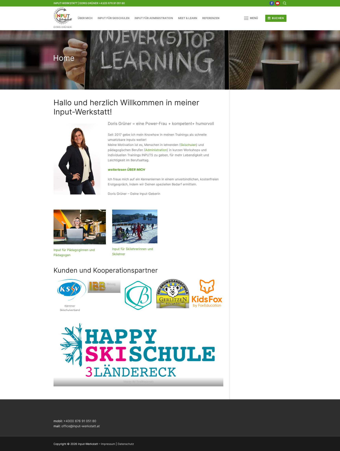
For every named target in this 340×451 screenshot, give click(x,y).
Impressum (108, 444)
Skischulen (188, 145)
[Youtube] (277, 3)
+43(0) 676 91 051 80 (80, 421)
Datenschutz (126, 444)
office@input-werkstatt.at (80, 426)
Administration (156, 150)
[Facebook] (271, 3)
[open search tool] (284, 3)
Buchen (277, 18)
